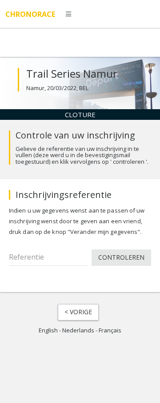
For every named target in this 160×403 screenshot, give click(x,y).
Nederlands (78, 330)
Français (110, 330)
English (48, 330)
